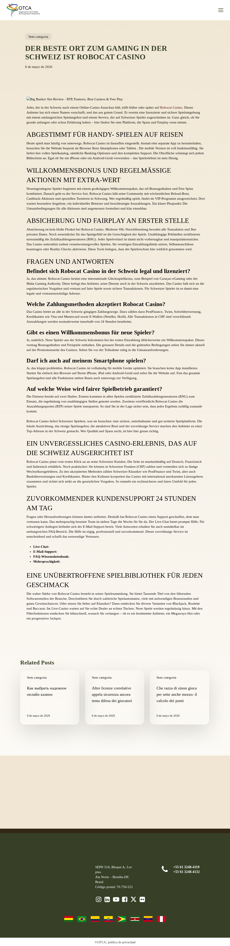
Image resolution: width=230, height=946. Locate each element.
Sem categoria (38, 36)
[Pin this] (12, 139)
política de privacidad (121, 942)
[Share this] (12, 98)
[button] (220, 10)
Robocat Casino (171, 107)
